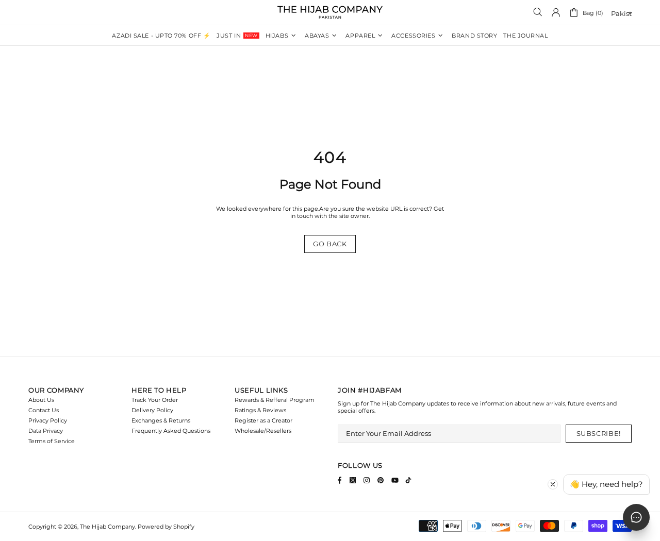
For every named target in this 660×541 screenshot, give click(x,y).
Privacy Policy (47, 420)
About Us (41, 399)
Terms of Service (51, 441)
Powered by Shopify (166, 526)
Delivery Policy (152, 410)
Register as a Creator (263, 420)
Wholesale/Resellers (263, 430)
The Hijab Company (330, 12)
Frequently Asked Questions (170, 430)
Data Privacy (45, 430)
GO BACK (330, 244)
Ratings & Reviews (260, 410)
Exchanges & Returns (160, 420)
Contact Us (43, 410)
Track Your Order (154, 399)
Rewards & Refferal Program (275, 399)
